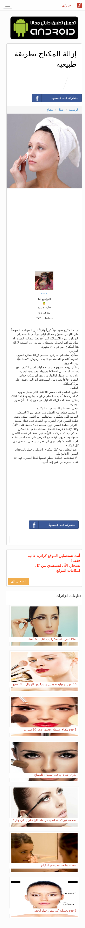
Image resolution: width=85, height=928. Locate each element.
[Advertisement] (42, 228)
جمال (61, 109)
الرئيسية (74, 109)
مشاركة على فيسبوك (64, 98)
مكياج (49, 109)
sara (44, 293)
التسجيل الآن (18, 581)
